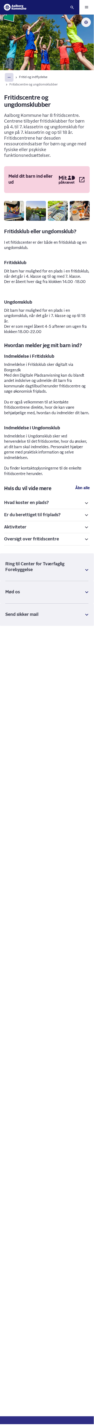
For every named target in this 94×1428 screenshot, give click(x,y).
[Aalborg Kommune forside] (15, 7)
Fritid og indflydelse (33, 77)
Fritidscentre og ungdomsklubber (33, 84)
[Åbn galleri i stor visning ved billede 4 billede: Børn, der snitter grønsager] (80, 211)
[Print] (86, 22)
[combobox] (9, 77)
